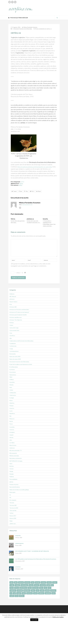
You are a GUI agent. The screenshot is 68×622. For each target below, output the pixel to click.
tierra (23, 593)
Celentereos (12, 395)
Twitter (11, 513)
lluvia (41, 587)
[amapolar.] (11, 537)
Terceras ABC (13, 505)
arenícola (27, 582)
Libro (10, 440)
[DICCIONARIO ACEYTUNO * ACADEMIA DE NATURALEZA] (11, 553)
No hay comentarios (43, 29)
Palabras (11, 476)
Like (21, 191)
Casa (10, 333)
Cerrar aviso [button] (34, 619)
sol (14, 593)
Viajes (11, 521)
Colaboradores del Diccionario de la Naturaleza (21, 341)
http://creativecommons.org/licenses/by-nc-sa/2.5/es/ (34, 167)
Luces (11, 411)
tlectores (29, 593)
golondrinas (23, 587)
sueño (18, 593)
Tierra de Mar (12, 510)
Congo (11, 348)
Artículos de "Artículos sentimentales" (19, 309)
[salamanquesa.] (11, 545)
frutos (16, 587)
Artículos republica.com (15, 317)
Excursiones (12, 372)
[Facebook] (12, 2)
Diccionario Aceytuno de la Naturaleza (23, 29)
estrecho (42, 585)
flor (52, 585)
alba (16, 582)
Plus (27, 191)
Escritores (12, 369)
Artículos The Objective (15, 320)
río (11, 593)
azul (33, 582)
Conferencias (12, 346)
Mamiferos (12, 413)
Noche (11, 421)
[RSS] (15, 2)
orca (37, 590)
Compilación (12, 343)
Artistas (11, 322)
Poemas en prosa (13, 484)
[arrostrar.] (11, 568)
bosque (43, 582)
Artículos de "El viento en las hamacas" (19, 312)
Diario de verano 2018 (15, 359)
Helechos (11, 403)
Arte (10, 304)
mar (50, 587)
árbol (16, 596)
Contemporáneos (14, 351)
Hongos (11, 405)
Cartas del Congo (13, 327)
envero (36, 585)
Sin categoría (12, 500)
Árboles (11, 384)
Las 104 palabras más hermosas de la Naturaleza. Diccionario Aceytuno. (35, 559)
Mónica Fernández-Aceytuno (30, 27)
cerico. (20, 185)
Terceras (11, 502)
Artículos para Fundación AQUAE (18, 314)
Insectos (11, 408)
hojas (29, 587)
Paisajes (11, 474)
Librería (11, 437)
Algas (10, 377)
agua (11, 582)
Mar (10, 416)
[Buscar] (57, 18)
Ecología (11, 397)
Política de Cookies (58, 617)
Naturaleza (27, 590)
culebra (17, 585)
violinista (41, 593)
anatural (21, 582)
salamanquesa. (19, 543)
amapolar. (18, 535)
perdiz (47, 590)
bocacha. (45, 219)
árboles (22, 596)
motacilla (19, 590)
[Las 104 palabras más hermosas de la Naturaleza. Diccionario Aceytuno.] (11, 561)
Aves (10, 387)
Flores (11, 400)
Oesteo (11, 468)
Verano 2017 (12, 515)
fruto (11, 587)
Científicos (12, 335)
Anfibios (11, 379)
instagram (12, 432)
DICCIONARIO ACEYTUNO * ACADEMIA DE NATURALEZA (32, 551)
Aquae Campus (13, 301)
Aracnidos (12, 382)
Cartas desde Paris (14, 330)
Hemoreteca (12, 374)
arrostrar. (18, 567)
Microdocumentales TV (15, 450)
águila (11, 596)
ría (10, 495)
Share (39, 191)
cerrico (22, 181)
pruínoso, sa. (30, 219)
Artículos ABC (13, 307)
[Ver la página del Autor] (14, 205)
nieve (10, 463)
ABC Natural (12, 296)
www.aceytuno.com (27, 204)
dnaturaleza (24, 585)
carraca (49, 582)
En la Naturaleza (13, 367)
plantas (11, 482)
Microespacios (13, 453)
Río (10, 497)
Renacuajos (12, 492)
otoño (42, 590)
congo (12, 585)
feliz (48, 585)
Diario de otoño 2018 (14, 356)
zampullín (47, 593)
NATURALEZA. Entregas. (16, 461)
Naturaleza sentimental (15, 458)
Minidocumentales (14, 455)
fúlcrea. (13, 219)
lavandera (35, 587)
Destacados (12, 354)
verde (35, 593)
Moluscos (11, 418)
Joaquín (11, 435)
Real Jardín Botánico (14, 487)
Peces (11, 424)
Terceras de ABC (13, 508)
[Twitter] (9, 2)
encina (31, 585)
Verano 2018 (12, 518)
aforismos (12, 299)
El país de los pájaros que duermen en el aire (20, 364)
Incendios (12, 427)
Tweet (15, 191)
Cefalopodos (12, 392)
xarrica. (21, 183)
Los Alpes (12, 442)
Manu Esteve (12, 445)
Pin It (32, 191)
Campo (11, 325)
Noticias (11, 466)
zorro (53, 593)
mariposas (12, 448)
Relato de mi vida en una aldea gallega (19, 489)
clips (10, 338)
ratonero (53, 590)
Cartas (54, 582)
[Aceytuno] (20, 7)
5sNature (11, 294)
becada (37, 582)
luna (45, 587)
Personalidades (13, 479)
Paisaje (11, 471)
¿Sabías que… (12, 523)
